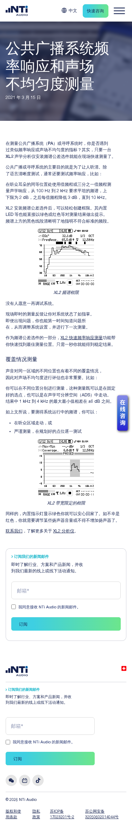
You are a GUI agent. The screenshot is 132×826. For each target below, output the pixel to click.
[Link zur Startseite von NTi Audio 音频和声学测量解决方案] (17, 11)
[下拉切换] (64, 10)
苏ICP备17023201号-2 (62, 814)
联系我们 (14, 531)
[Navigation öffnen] (119, 11)
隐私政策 (36, 814)
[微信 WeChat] (11, 780)
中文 (73, 11)
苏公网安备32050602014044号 (102, 814)
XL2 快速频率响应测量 (82, 338)
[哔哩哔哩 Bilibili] (24, 780)
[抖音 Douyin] (38, 780)
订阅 (23, 625)
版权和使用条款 (13, 814)
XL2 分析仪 (63, 531)
